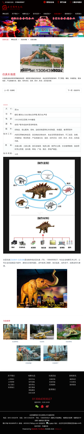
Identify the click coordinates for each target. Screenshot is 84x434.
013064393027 (42, 399)
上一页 (9, 90)
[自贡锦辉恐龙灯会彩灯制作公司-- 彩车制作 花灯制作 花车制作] (12, 7)
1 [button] (39, 35)
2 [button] (42, 35)
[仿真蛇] (42, 332)
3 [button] (45, 35)
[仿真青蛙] (69, 332)
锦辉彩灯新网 (67, 418)
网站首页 (6, 14)
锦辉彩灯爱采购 (44, 420)
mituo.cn (58, 429)
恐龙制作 (13, 259)
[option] (42, 24)
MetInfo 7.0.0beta (38, 429)
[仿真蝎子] (55, 353)
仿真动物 (24, 39)
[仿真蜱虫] (15, 332)
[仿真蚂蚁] (29, 353)
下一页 (74, 90)
